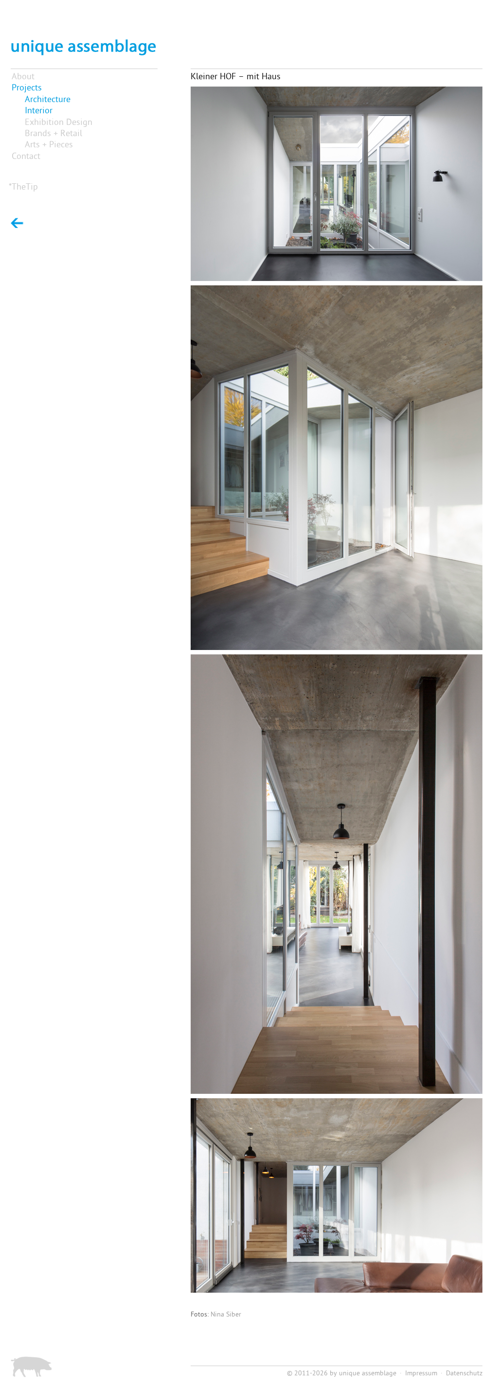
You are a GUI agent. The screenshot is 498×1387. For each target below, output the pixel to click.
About (23, 77)
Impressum (421, 1373)
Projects (27, 88)
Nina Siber (226, 1314)
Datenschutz (464, 1373)
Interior (39, 111)
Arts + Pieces (49, 145)
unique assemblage (367, 1373)
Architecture (48, 99)
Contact (26, 156)
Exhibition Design (58, 122)
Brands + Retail (53, 134)
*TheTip (23, 187)
